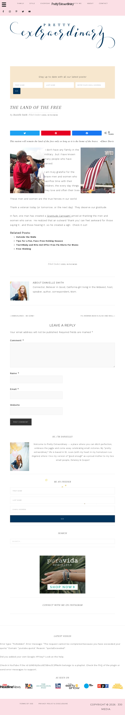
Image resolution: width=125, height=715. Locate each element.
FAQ (100, 665)
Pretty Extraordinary (62, 35)
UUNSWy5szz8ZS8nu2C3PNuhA (45, 665)
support (31, 669)
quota (3, 648)
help (61, 656)
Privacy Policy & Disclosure (53, 703)
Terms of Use (26, 703)
